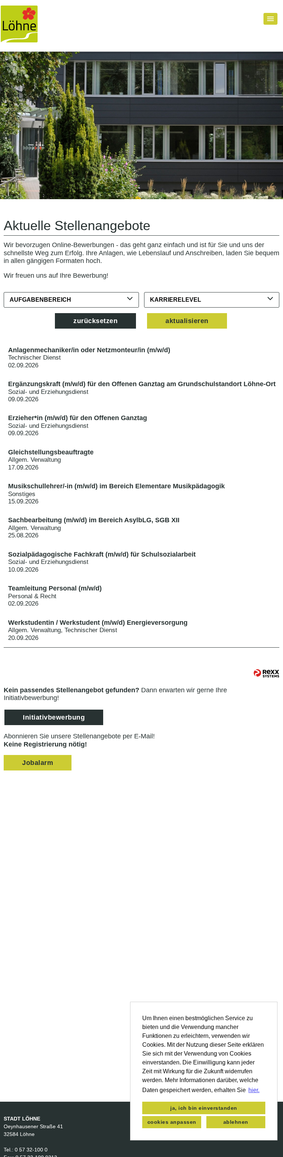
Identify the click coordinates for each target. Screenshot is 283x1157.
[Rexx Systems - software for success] (266, 673)
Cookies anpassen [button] (171, 1122)
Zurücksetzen (95, 321)
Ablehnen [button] (235, 1122)
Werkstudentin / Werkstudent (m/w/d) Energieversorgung (98, 622)
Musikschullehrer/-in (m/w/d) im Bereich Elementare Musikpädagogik (116, 486)
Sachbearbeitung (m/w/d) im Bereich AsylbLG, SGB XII (93, 520)
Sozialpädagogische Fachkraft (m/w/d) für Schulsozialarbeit (102, 554)
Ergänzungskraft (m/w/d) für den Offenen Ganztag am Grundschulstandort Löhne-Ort (142, 384)
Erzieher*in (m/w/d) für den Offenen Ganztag (77, 418)
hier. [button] (253, 1090)
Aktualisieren (187, 321)
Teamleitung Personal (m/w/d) (55, 588)
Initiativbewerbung (54, 717)
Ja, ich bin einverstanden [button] (203, 1108)
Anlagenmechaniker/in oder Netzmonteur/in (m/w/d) (89, 350)
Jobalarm (37, 762)
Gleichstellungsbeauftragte (51, 452)
